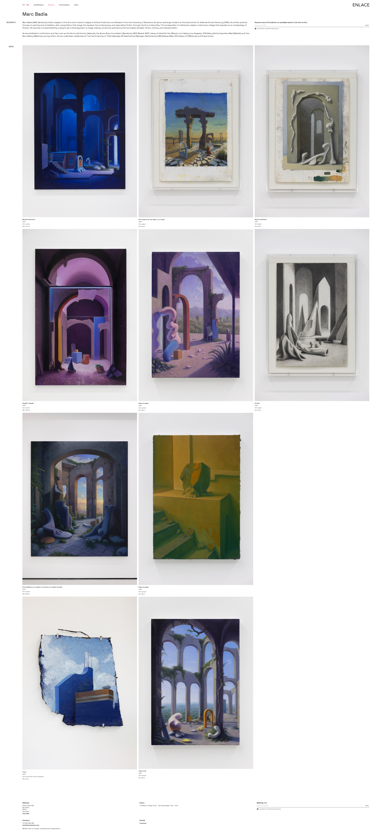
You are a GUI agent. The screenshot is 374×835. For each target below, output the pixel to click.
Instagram (143, 823)
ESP (23, 5)
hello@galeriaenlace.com (30, 825)
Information (64, 5)
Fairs (76, 5)
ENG (27, 5)
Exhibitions (39, 5)
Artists (51, 5)
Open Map (25, 813)
